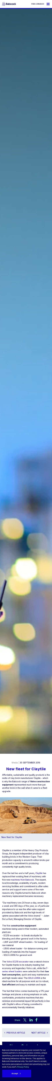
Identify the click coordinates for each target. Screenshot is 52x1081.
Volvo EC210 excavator (18, 961)
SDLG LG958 (34, 978)
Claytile (38, 873)
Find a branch (37, 4)
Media (15, 762)
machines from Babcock (22, 879)
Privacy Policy (23, 1067)
